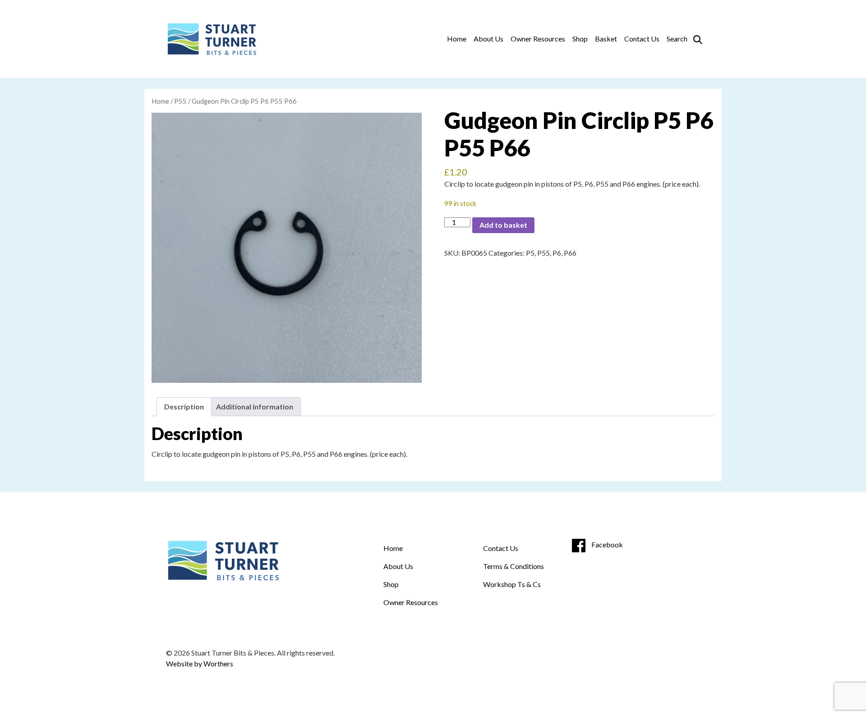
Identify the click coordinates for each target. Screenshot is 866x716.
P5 (530, 252)
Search (677, 38)
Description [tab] (184, 406)
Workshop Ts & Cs (512, 584)
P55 (180, 101)
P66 (570, 252)
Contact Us (641, 38)
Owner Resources (538, 38)
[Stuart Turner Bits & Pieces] (211, 39)
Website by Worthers (199, 663)
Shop (580, 38)
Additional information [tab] (254, 406)
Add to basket (503, 224)
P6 (557, 252)
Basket (606, 38)
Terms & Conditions (513, 566)
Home (456, 38)
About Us (488, 38)
